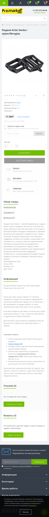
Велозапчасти (19, 25)
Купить (39, 133)
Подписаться (39, 462)
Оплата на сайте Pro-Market (22, 466)
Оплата (16, 168)
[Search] (44, 18)
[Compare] (43, 95)
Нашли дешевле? (23, 117)
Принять (25, 512)
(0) (24, 95)
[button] (20, 3)
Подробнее (33, 506)
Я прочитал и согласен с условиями (22, 467)
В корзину (24, 152)
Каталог (8, 25)
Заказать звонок (39, 12)
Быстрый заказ (24, 160)
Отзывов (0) (9, 212)
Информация (10, 207)
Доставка (17, 178)
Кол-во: (7, 142)
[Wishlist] (36, 95)
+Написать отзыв (14, 404)
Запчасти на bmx (32, 25)
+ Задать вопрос (13, 435)
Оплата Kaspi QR (15, 344)
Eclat (18, 102)
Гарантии (17, 188)
